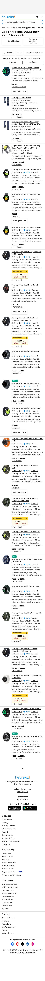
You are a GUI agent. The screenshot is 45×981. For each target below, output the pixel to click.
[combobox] (22, 22)
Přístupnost (6, 844)
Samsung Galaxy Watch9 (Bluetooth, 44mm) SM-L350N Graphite (25, 319)
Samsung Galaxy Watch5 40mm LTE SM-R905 (26, 195)
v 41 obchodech (17, 581)
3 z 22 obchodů (17, 346)
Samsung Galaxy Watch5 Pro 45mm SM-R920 (22, 299)
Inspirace (5, 930)
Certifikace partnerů (8, 927)
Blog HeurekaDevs (8, 838)
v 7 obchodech (17, 551)
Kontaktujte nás (22, 792)
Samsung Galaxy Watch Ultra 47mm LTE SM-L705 (27, 440)
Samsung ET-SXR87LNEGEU (21, 98)
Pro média (5, 832)
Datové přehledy (7, 899)
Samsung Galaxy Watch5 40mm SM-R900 (26, 227)
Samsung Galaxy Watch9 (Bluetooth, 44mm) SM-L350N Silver (25, 499)
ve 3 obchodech (17, 141)
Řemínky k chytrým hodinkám (21, 72)
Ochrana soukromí (8, 869)
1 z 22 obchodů (17, 704)
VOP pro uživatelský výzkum (11, 875)
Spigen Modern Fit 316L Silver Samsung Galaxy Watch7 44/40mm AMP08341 (26, 147)
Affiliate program (7, 903)
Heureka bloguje (7, 835)
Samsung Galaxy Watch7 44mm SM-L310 (26, 532)
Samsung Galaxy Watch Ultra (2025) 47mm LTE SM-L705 (27, 560)
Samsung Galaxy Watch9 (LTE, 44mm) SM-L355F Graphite (26, 253)
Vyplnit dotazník (22, 799)
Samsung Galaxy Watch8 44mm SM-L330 (26, 383)
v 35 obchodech (17, 403)
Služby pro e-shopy (8, 890)
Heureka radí (6, 859)
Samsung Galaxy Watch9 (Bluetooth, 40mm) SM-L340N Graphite (25, 650)
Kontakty (5, 823)
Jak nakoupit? (6, 853)
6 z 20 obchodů (17, 280)
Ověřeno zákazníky (8, 918)
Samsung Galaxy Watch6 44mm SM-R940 (26, 408)
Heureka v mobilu (7, 856)
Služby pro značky (8, 896)
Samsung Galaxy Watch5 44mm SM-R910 (26, 169)
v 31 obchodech (17, 758)
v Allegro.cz (15, 216)
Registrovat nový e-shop (10, 887)
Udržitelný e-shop (8, 933)
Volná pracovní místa (9, 829)
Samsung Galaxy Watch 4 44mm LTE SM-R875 (26, 587)
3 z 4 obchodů (16, 641)
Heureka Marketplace (9, 893)
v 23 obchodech (17, 671)
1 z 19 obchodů (17, 527)
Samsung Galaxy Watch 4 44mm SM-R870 (26, 709)
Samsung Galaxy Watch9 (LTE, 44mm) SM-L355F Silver (22, 627)
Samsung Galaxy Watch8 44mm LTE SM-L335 (26, 352)
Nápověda (5, 909)
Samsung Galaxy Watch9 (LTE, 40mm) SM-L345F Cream (26, 677)
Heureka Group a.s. (25, 950)
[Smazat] (40, 22)
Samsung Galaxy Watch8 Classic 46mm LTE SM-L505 (27, 737)
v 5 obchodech (17, 165)
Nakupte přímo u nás (9, 863)
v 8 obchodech (17, 373)
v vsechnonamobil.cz (19, 87)
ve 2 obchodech (17, 117)
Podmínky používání (8, 826)
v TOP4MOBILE (17, 307)
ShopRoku (5, 921)
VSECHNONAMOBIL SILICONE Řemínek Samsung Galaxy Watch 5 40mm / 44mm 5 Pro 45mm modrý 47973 (26, 70)
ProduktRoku (6, 924)
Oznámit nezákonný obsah (11, 841)
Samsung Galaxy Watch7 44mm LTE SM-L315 (26, 467)
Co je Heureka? (7, 820)
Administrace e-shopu (9, 884)
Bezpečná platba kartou (10, 872)
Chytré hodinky (17, 172)
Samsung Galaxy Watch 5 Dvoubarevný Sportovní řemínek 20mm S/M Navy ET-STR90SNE (25, 124)
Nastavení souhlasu (8, 866)
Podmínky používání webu (26, 953)
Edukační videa (7, 906)
